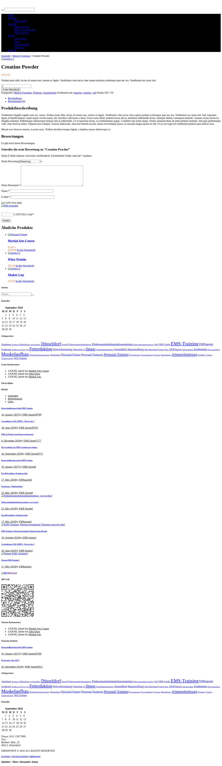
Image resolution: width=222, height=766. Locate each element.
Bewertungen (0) (16, 101)
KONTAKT (5, 757)
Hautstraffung (136, 349)
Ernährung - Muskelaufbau (12, 486)
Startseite (6, 56)
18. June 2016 (8, 427)
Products (37, 92)
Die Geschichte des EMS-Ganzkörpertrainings (19, 447)
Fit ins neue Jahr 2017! (10, 660)
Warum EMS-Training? (10, 560)
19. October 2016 (10, 537)
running (87, 92)
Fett (27, 350)
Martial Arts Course (21, 240)
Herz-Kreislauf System (154, 349)
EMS (156, 345)
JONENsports (175, 349)
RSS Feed (12, 573)
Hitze (167, 350)
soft (94, 92)
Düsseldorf (51, 343)
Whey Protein (17, 259)
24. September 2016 (11, 453)
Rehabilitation (166, 355)
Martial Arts (35, 376)
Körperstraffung (214, 350)
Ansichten (13, 395)
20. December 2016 (11, 666)
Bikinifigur (25, 344)
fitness (90, 349)
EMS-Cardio (164, 344)
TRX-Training (20, 358)
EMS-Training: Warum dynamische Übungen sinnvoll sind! (24, 531)
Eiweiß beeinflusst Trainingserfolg (14, 473)
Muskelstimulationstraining (39, 355)
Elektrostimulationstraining (143, 345)
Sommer (201, 355)
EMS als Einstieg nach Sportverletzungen (17, 434)
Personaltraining (147, 355)
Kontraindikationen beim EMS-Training (17, 408)
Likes (10, 401)
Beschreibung (15, 98)
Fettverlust (77, 349)
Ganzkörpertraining (104, 349)
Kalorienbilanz (187, 350)
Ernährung (6, 349)
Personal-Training (116, 354)
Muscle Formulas (21, 56)
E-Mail (5, 197)
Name (5, 191)
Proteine (157, 355)
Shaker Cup (16, 275)
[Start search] (2, 10)
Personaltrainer (135, 355)
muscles (78, 92)
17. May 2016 (8, 479)
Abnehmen (6, 344)
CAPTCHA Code (23, 214)
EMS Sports (28, 414)
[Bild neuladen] (9, 205)
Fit (84, 350)
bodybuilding (35, 345)
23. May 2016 (8, 492)
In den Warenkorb (11, 89)
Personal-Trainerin (92, 354)
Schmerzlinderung (184, 354)
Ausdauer (15, 345)
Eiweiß (65, 344)
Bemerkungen (15, 398)
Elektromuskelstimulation (79, 344)
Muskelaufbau (15, 354)
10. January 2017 (10, 414)
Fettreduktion (40, 348)
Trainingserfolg (7, 358)
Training (209, 355)
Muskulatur (55, 355)
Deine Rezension (11, 185)
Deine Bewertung (10, 161)
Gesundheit (120, 349)
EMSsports (206, 344)
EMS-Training (185, 343)
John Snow (34, 373)
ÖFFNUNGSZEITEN (20, 757)
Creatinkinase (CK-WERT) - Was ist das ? (17, 421)
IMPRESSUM (35, 757)
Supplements (49, 92)
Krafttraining (200, 349)
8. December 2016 (10, 440)
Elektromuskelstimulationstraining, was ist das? (20, 502)
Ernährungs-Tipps (18, 350)
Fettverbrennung (62, 349)
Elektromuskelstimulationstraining (112, 344)
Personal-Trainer (71, 354)
